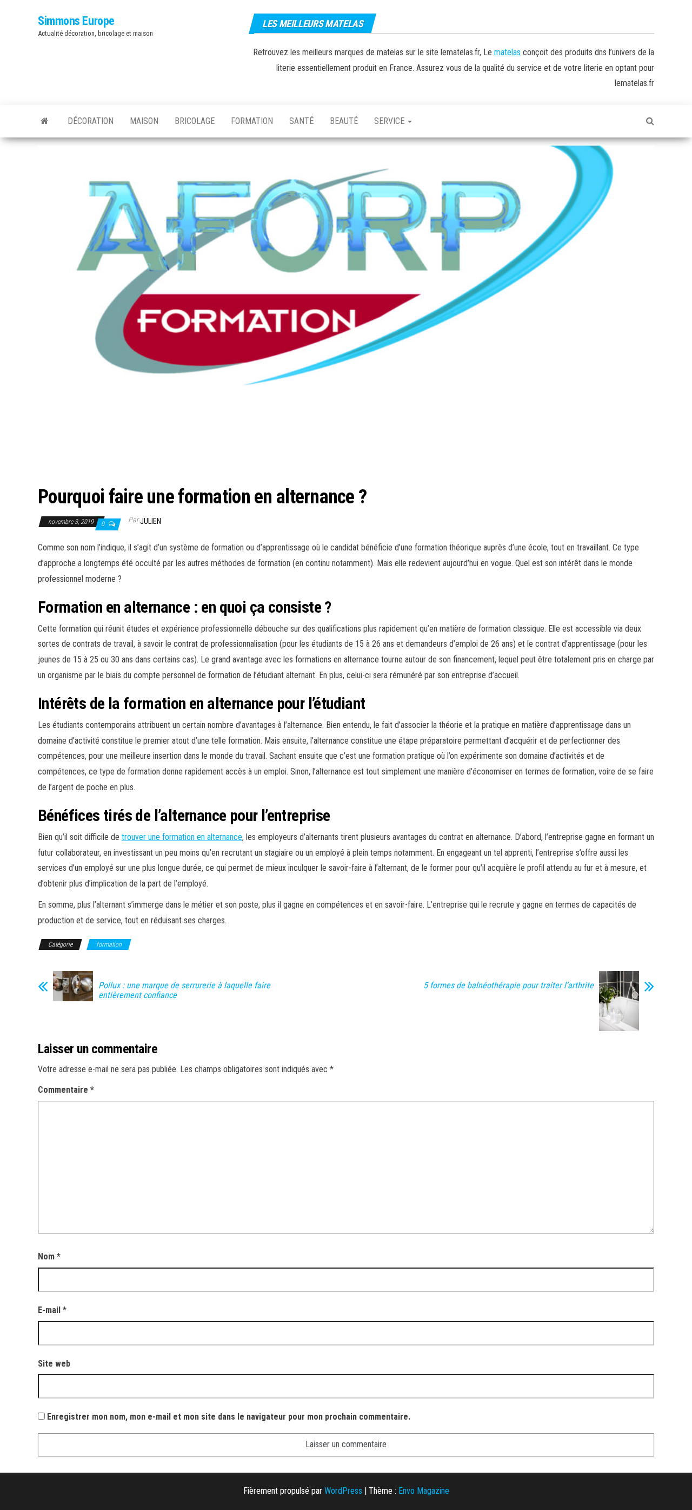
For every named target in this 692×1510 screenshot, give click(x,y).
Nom (49, 1256)
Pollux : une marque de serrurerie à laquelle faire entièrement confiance (184, 990)
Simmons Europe (76, 21)
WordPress (343, 1491)
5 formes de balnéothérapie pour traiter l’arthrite (508, 985)
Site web (54, 1363)
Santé (301, 121)
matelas (507, 52)
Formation (252, 121)
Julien (150, 521)
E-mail (52, 1310)
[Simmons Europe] (44, 121)
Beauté (344, 121)
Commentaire (66, 1090)
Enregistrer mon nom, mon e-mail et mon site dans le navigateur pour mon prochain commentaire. (228, 1416)
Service (390, 121)
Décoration (91, 121)
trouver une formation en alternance (182, 837)
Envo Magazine (423, 1491)
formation (109, 944)
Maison (144, 121)
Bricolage (195, 121)
